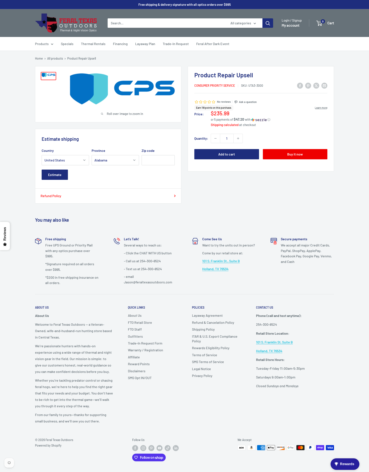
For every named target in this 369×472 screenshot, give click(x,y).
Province (98, 150)
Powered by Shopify (48, 445)
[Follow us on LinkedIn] (176, 448)
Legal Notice (201, 369)
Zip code (148, 150)
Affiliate (134, 357)
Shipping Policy (203, 329)
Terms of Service (204, 355)
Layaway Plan (145, 44)
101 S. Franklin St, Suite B (274, 342)
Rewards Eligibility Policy (211, 348)
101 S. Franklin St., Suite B (221, 261)
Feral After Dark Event (212, 44)
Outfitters (135, 336)
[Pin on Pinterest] (308, 85)
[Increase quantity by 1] (238, 138)
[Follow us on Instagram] (143, 448)
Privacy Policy (202, 376)
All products (55, 58)
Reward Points (139, 364)
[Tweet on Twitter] (316, 85)
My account (290, 25)
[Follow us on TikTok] (168, 448)
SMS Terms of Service (208, 362)
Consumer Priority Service (214, 86)
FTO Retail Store (140, 322)
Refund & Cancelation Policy (213, 322)
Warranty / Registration (145, 350)
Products (42, 44)
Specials (67, 44)
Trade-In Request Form (145, 343)
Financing (120, 44)
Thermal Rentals (93, 44)
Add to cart (226, 154)
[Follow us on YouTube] (160, 448)
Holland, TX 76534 (215, 269)
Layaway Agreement (207, 315)
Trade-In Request (176, 44)
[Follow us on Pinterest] (151, 448)
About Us (135, 315)
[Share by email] (324, 85)
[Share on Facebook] (300, 85)
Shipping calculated (225, 125)
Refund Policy (51, 196)
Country (48, 150)
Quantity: (201, 138)
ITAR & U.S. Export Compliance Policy (214, 338)
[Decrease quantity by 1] (215, 138)
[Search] (267, 23)
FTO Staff (135, 329)
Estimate (55, 175)
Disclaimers (136, 371)
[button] (269, 119)
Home (39, 58)
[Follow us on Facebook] (135, 448)
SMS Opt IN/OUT (140, 378)
